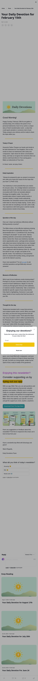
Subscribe (19, 345)
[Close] (34, 329)
